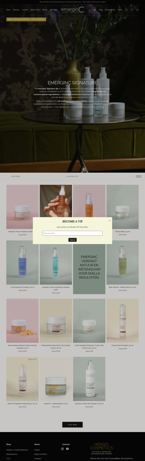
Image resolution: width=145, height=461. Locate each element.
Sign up (72, 240)
